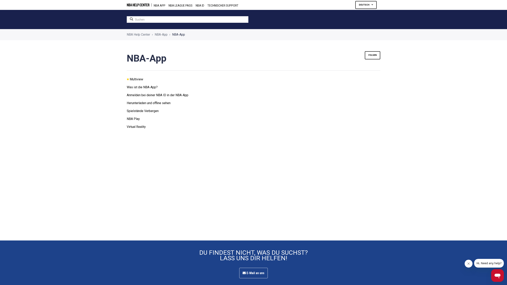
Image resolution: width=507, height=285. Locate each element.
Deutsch (364, 5)
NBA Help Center (138, 34)
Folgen (372, 55)
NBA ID (200, 5)
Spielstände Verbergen (143, 111)
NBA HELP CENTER (138, 5)
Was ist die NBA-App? (142, 87)
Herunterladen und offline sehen (149, 103)
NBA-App (161, 34)
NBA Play (133, 119)
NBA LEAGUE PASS (181, 5)
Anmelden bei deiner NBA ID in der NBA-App (157, 95)
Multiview (136, 79)
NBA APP (159, 5)
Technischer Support (222, 5)
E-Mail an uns (255, 273)
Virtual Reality (136, 127)
